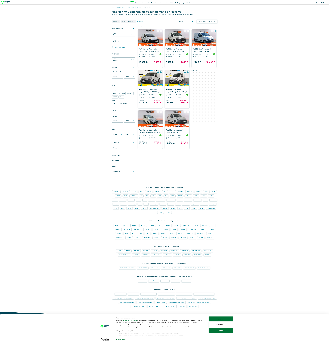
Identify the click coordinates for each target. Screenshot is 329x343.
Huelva (212, 229)
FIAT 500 (128, 250)
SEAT (122, 208)
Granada (182, 229)
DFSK (125, 196)
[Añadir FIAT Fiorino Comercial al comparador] (161, 31)
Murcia (172, 233)
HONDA (180, 196)
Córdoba (147, 229)
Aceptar (220, 319)
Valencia (173, 237)
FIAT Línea (136, 255)
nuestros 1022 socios (130, 320)
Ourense (180, 233)
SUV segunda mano (169, 306)
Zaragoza (210, 237)
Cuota (122, 72)
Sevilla (137, 237)
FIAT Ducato (174, 250)
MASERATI (213, 200)
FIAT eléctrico (154, 281)
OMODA (171, 204)
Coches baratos (120, 294)
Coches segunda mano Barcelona (123, 298)
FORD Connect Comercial (127, 268)
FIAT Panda (145, 255)
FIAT (166, 196)
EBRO (153, 196)
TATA (187, 208)
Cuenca (166, 229)
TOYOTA (201, 208)
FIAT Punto (167, 255)
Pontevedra (200, 233)
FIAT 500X (145, 250)
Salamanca (119, 237)
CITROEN (198, 191)
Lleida (140, 233)
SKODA (136, 208)
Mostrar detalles (121, 339)
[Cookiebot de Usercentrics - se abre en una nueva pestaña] (105, 339)
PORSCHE (204, 204)
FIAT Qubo (177, 255)
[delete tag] (118, 21)
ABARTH (116, 191)
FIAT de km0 (143, 281)
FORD (172, 196)
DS (147, 196)
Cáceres (204, 225)
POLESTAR (195, 204)
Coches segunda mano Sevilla (165, 298)
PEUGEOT (186, 204)
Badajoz (168, 225)
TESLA (193, 208)
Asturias (152, 225)
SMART (144, 208)
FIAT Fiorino (185, 250)
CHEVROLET (180, 191)
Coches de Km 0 (133, 294)
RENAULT (213, 204)
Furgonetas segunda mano (176, 302)
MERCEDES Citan (143, 268)
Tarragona (147, 237)
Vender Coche (193, 306)
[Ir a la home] (5, 2)
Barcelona (186, 225)
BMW (165, 191)
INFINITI (203, 196)
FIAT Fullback (207, 250)
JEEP (138, 200)
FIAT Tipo (207, 255)
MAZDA (123, 204)
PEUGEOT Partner (189, 268)
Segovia (129, 237)
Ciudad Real (137, 229)
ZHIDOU (168, 212)
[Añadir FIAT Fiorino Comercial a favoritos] (158, 31)
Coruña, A (156, 229)
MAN (205, 200)
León (133, 233)
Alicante (134, 225)
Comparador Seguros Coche (207, 298)
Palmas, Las (190, 233)
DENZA (118, 196)
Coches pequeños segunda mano (204, 294)
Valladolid (183, 237)
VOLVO (160, 212)
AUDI (141, 191)
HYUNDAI (188, 196)
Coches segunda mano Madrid (144, 298)
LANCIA (151, 200)
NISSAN (163, 204)
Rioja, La (210, 233)
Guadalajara (192, 229)
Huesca (119, 233)
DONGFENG (133, 196)
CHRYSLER (189, 191)
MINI (146, 204)
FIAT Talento (197, 255)
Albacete (125, 225)
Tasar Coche (181, 306)
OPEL (178, 204)
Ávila (160, 225)
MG (140, 204)
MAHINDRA (197, 200)
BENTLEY (149, 191)
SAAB (115, 208)
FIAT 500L (136, 250)
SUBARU (165, 208)
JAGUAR (131, 200)
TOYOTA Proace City (203, 268)
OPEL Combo (177, 268)
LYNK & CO (188, 200)
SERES (129, 208)
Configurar (220, 324)
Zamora (201, 237)
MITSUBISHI (154, 204)
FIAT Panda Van (156, 255)
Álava (116, 225)
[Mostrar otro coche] (150, 44)
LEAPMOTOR (171, 200)
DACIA (213, 191)
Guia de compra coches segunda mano (198, 302)
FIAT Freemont (196, 250)
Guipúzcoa (203, 229)
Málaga (163, 233)
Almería (143, 225)
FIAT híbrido (165, 281)
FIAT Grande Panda (124, 255)
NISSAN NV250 (166, 268)
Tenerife (156, 237)
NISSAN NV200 (154, 268)
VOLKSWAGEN (211, 208)
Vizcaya (192, 237)
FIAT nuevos (175, 281)
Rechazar (221, 330)
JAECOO (123, 200)
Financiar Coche (160, 302)
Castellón (127, 229)
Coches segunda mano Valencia (186, 298)
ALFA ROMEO (125, 191)
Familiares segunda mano (145, 302)
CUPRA (206, 191)
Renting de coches (154, 306)
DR (141, 196)
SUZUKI (173, 208)
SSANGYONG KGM (154, 208)
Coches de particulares (148, 294)
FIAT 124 (119, 250)
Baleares (176, 225)
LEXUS (179, 200)
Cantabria (117, 229)
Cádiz (212, 225)
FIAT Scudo (187, 255)
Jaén (126, 233)
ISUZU (211, 196)
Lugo (147, 233)
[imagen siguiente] (161, 37)
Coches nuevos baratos (184, 294)
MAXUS (116, 204)
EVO (160, 196)
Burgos (196, 225)
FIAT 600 (155, 250)
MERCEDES (132, 204)
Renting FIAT (186, 281)
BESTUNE (157, 191)
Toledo (165, 237)
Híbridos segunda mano (138, 306)
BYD (171, 191)
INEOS (196, 196)
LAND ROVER (161, 200)
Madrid (155, 233)
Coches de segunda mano (166, 294)
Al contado (115, 72)
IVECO (114, 200)
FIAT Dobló (164, 250)
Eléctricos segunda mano (127, 302)
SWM (180, 208)
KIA (144, 200)
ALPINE (134, 191)
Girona (174, 229)
